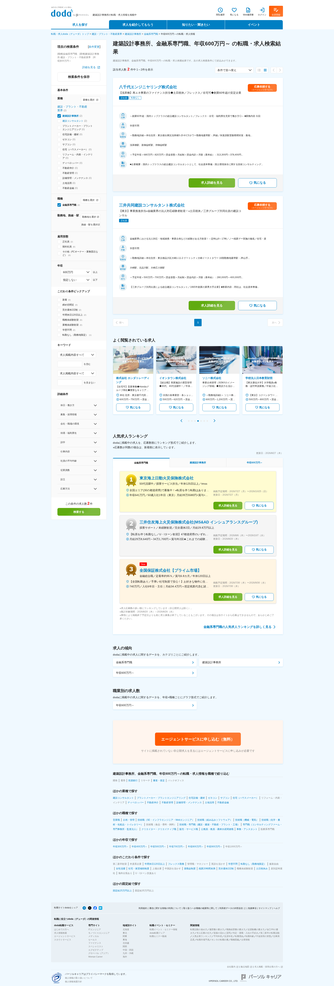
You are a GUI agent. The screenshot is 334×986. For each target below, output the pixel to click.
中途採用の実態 (263, 936)
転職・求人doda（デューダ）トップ (70, 34)
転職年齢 (249, 936)
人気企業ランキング (201, 936)
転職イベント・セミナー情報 (163, 929)
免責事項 (252, 908)
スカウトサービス (62, 939)
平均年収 (218, 936)
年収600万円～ (125, 672)
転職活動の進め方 (198, 929)
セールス (92, 939)
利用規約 (143, 908)
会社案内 (231, 967)
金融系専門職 (151, 34)
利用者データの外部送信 (231, 908)
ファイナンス (94, 943)
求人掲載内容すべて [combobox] (72, 354)
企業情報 (245, 939)
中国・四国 (128, 950)
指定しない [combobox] (70, 279)
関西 (125, 946)
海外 (125, 956)
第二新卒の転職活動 (269, 933)
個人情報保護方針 (73, 981)
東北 (125, 933)
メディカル (93, 936)
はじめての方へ (61, 929)
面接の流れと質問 (222, 933)
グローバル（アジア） (99, 953)
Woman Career (95, 956)
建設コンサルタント (72, 121)
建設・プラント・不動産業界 (107, 34)
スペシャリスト (95, 946)
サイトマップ (265, 908)
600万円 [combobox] (68, 272)
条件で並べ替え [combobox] (226, 70)
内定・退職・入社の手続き (245, 933)
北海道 (126, 929)
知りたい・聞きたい (196, 24)
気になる (260, 182)
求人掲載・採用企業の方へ (267, 967)
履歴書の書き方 (216, 929)
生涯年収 (228, 936)
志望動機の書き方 (256, 929)
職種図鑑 (235, 939)
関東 (125, 936)
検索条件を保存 (79, 76)
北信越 (126, 943)
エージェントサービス (64, 936)
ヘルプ (277, 908)
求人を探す (80, 24)
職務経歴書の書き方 (235, 929)
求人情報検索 (60, 933)
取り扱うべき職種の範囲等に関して (200, 908)
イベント (254, 24)
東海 (125, 939)
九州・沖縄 (128, 953)
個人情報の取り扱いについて (79, 978)
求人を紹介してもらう (138, 24)
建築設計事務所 (133, 34)
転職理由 (239, 936)
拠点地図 (245, 967)
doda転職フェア (157, 933)
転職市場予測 (203, 939)
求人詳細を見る (212, 182)
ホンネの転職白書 (219, 939)
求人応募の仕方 (204, 933)
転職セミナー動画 (158, 936)
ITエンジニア (94, 929)
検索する (78, 511)
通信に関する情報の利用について (165, 908)
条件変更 (94, 46)
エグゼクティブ (95, 950)
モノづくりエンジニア (99, 933)
